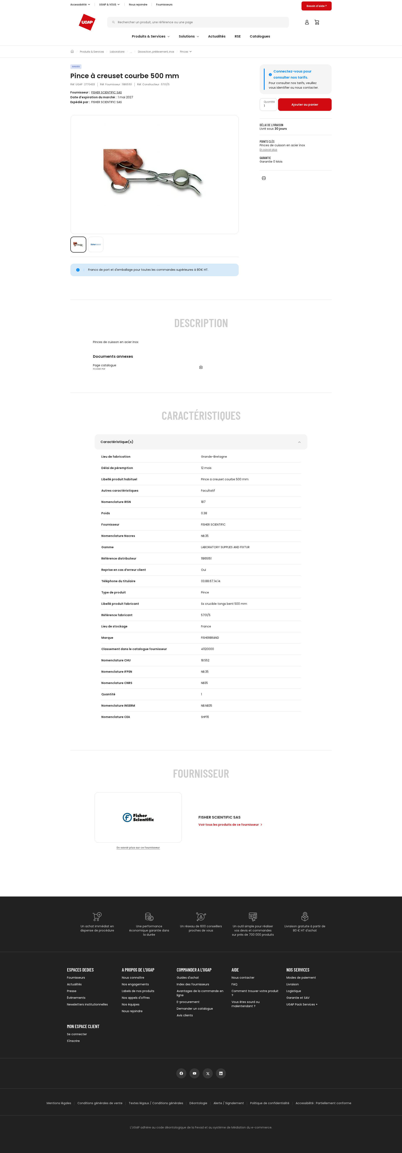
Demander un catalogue (195, 1009)
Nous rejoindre (132, 1011)
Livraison (292, 984)
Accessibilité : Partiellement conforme (323, 1103)
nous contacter (306, 88)
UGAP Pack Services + (302, 1004)
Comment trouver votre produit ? (255, 993)
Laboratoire (117, 51)
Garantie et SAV (297, 998)
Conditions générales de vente (99, 1103)
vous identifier (279, 88)
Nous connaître (133, 978)
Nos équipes (130, 1004)
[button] (80, 4)
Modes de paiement (301, 978)
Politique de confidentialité (269, 1103)
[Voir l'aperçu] (78, 244)
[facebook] (181, 1073)
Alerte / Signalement (229, 1103)
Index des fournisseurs (193, 984)
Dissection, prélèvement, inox (156, 51)
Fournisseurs (164, 4)
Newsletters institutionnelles (87, 1004)
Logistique (293, 991)
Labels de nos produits (138, 991)
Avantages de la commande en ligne (200, 993)
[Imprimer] (264, 178)
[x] (208, 1073)
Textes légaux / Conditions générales (156, 1103)
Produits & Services (92, 51)
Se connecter (77, 1034)
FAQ (234, 984)
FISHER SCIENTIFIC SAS (106, 93)
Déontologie (198, 1103)
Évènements (76, 998)
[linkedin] (221, 1073)
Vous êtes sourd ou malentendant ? (246, 1004)
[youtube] (194, 1073)
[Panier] (317, 22)
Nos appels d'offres (136, 998)
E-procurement (188, 1002)
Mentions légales (59, 1103)
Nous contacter (243, 978)
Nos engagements (135, 984)
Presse (71, 991)
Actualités (74, 984)
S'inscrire (73, 1041)
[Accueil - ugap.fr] (87, 22)
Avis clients (185, 1015)
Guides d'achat (188, 978)
